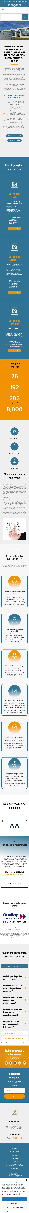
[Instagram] (17, 5)
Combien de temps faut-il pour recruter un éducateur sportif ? (13, 1016)
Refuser (14, 1203)
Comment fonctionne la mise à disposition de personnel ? (12, 992)
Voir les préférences (14, 1208)
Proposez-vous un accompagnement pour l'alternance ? (12, 1028)
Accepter (14, 1199)
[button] (26, 1180)
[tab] (14, 969)
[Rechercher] (25, 17)
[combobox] (11, 17)
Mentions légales (19, 1211)
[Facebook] (9, 5)
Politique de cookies (10, 1211)
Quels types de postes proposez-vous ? (12, 981)
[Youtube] (14, 5)
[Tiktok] (20, 5)
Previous (2, 822)
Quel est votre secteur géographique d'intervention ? (12, 1004)
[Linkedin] (12, 5)
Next (26, 822)
